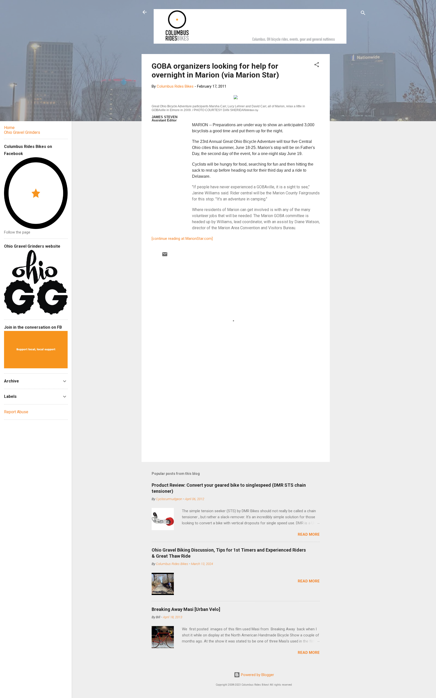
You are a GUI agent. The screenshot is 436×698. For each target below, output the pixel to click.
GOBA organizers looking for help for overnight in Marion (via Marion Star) (215, 70)
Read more (309, 534)
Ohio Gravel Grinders (22, 132)
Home (9, 127)
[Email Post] (165, 256)
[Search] (363, 13)
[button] (317, 65)
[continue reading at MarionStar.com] (182, 238)
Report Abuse (16, 411)
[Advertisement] (349, 129)
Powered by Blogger (257, 675)
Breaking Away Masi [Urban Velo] (186, 609)
